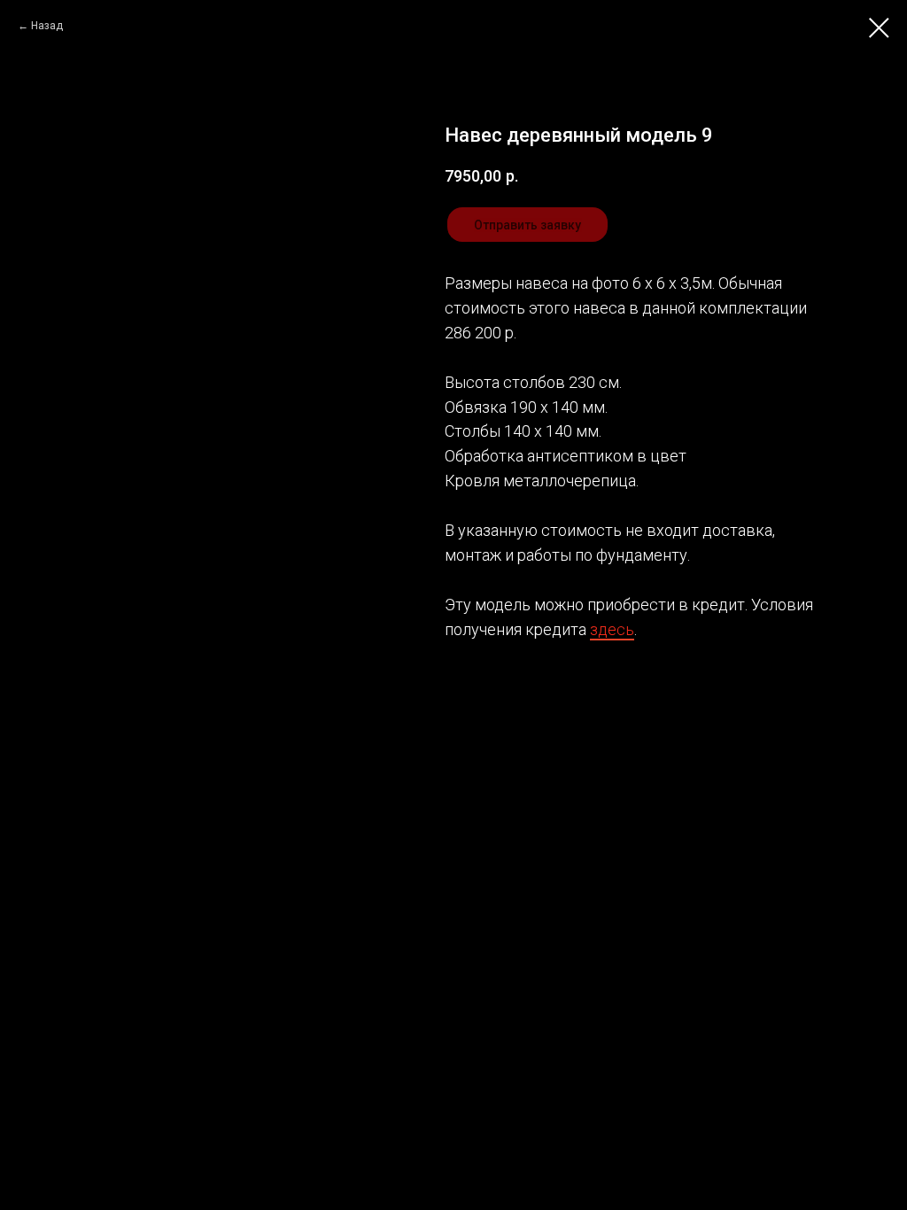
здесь (612, 629)
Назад (47, 25)
